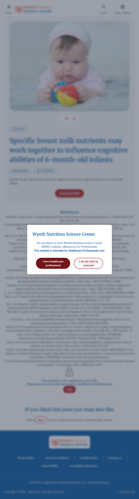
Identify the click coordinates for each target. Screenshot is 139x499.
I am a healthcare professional (53, 263)
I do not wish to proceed (88, 263)
